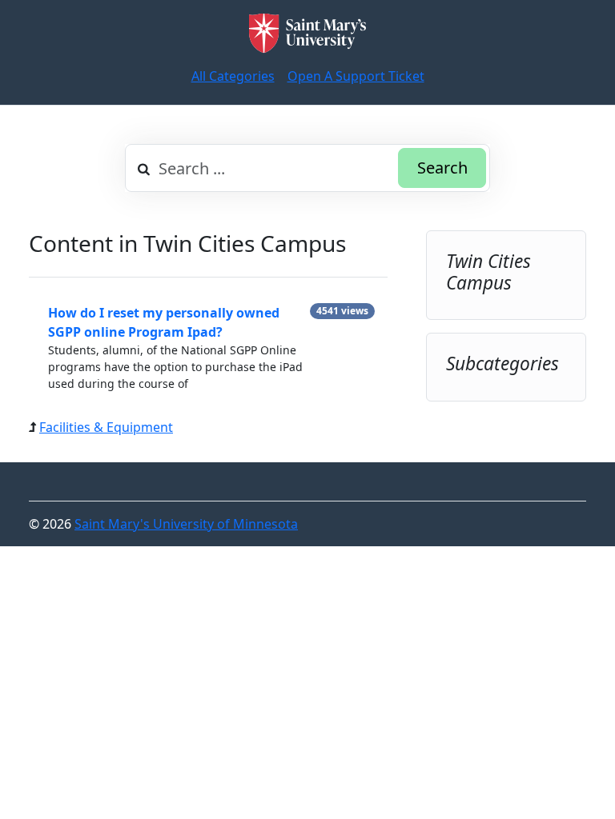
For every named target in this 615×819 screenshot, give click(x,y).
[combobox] (307, 168)
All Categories (233, 76)
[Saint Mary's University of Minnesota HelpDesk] (307, 33)
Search (442, 167)
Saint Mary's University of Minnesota (186, 524)
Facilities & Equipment (106, 427)
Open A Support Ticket (355, 76)
